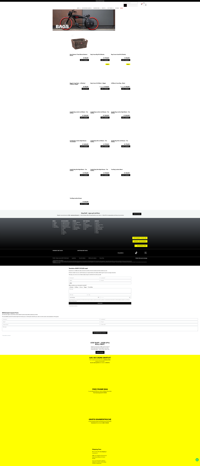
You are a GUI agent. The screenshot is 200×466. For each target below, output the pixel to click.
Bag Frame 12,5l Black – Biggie (98, 83)
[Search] (125, 5)
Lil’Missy (76, 287)
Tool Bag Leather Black (117, 169)
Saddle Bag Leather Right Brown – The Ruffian (78, 141)
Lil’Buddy (71, 287)
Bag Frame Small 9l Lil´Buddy (118, 54)
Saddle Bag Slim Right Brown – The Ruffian (99, 170)
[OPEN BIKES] (80, 8)
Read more (85, 88)
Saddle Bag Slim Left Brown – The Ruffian (119, 141)
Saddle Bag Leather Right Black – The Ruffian (120, 112)
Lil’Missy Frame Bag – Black (118, 83)
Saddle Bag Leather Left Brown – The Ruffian (99, 112)
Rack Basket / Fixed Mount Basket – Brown (79, 55)
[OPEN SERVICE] (105, 8)
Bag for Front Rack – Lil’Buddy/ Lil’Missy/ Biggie (77, 84)
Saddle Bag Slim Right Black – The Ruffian (78, 170)
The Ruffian (90, 287)
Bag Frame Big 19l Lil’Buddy (97, 54)
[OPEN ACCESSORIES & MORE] (91, 8)
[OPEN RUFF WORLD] (113, 8)
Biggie (85, 287)
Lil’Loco (81, 287)
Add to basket (84, 60)
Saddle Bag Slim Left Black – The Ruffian (98, 141)
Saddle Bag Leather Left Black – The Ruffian (79, 112)
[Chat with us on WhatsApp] (197, 459)
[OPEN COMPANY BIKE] (100, 8)
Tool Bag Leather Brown (76, 198)
